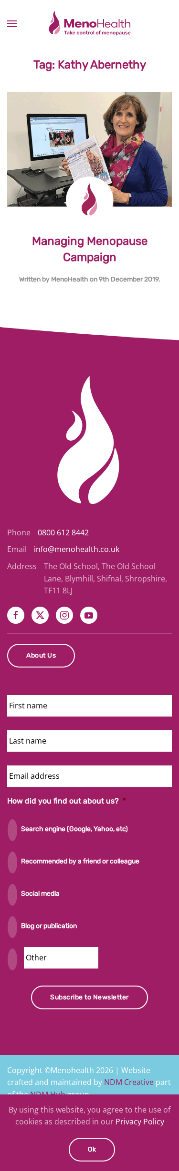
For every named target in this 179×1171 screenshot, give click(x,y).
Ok (92, 1149)
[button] (12, 24)
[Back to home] (90, 24)
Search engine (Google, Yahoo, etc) (74, 829)
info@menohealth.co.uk (76, 549)
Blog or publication (49, 926)
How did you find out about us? (66, 800)
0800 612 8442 (63, 532)
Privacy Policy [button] (140, 1121)
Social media (40, 894)
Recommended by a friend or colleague (80, 861)
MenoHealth (69, 279)
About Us (41, 655)
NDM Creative (129, 1082)
